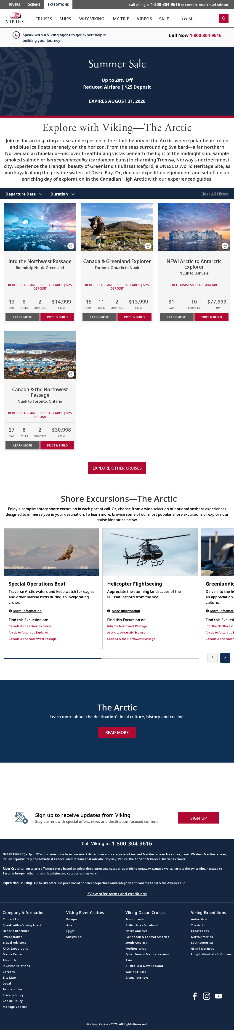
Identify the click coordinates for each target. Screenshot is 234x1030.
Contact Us (11, 919)
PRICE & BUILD (57, 317)
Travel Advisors (14, 942)
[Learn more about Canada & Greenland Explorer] (117, 227)
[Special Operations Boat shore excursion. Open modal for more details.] (51, 552)
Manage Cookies (15, 1007)
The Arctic (198, 925)
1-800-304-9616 (205, 35)
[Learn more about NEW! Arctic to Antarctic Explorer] (194, 227)
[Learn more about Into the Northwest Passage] (40, 227)
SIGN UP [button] (198, 818)
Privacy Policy (13, 995)
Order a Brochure (16, 931)
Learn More (22, 317)
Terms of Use (12, 989)
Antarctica (199, 919)
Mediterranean (136, 948)
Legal (7, 983)
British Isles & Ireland (141, 925)
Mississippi (74, 937)
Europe (71, 919)
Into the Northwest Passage (127, 626)
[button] (70, 246)
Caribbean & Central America (147, 937)
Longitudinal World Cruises (211, 954)
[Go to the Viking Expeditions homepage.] (15, 17)
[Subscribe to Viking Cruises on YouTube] (218, 996)
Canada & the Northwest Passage (33, 639)
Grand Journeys (137, 977)
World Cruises (135, 972)
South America (136, 942)
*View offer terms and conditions (117, 893)
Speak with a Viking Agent (22, 925)
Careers (9, 972)
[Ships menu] (76, 19)
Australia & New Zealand (144, 966)
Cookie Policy (13, 1001)
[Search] (224, 18)
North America (136, 931)
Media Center (13, 954)
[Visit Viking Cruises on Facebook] (194, 996)
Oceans (33, 4)
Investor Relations (16, 966)
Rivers (14, 4)
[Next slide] (225, 658)
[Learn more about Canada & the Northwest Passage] (40, 355)
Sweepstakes (12, 937)
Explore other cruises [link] (117, 468)
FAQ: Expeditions (15, 948)
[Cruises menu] (57, 19)
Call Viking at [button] (179, 4)
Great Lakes (200, 931)
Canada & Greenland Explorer (30, 626)
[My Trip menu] (134, 19)
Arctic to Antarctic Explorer (28, 632)
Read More (117, 732)
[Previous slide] (212, 658)
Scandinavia (134, 919)
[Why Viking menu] (110, 19)
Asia (69, 925)
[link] (44, 20)
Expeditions (58, 4)
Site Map (9, 977)
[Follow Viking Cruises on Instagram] (206, 996)
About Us (9, 960)
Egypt (70, 931)
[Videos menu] (156, 19)
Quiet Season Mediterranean (147, 954)
